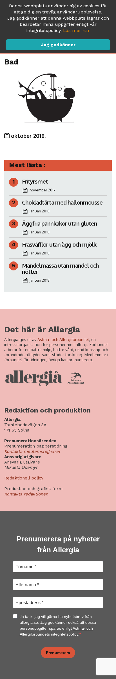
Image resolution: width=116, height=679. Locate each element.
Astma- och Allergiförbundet (63, 339)
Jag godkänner (58, 44)
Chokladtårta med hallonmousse (62, 202)
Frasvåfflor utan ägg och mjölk (59, 244)
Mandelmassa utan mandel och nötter (60, 268)
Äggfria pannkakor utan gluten (59, 223)
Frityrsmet (35, 181)
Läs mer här (76, 30)
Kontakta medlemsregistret (32, 451)
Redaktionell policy (23, 478)
